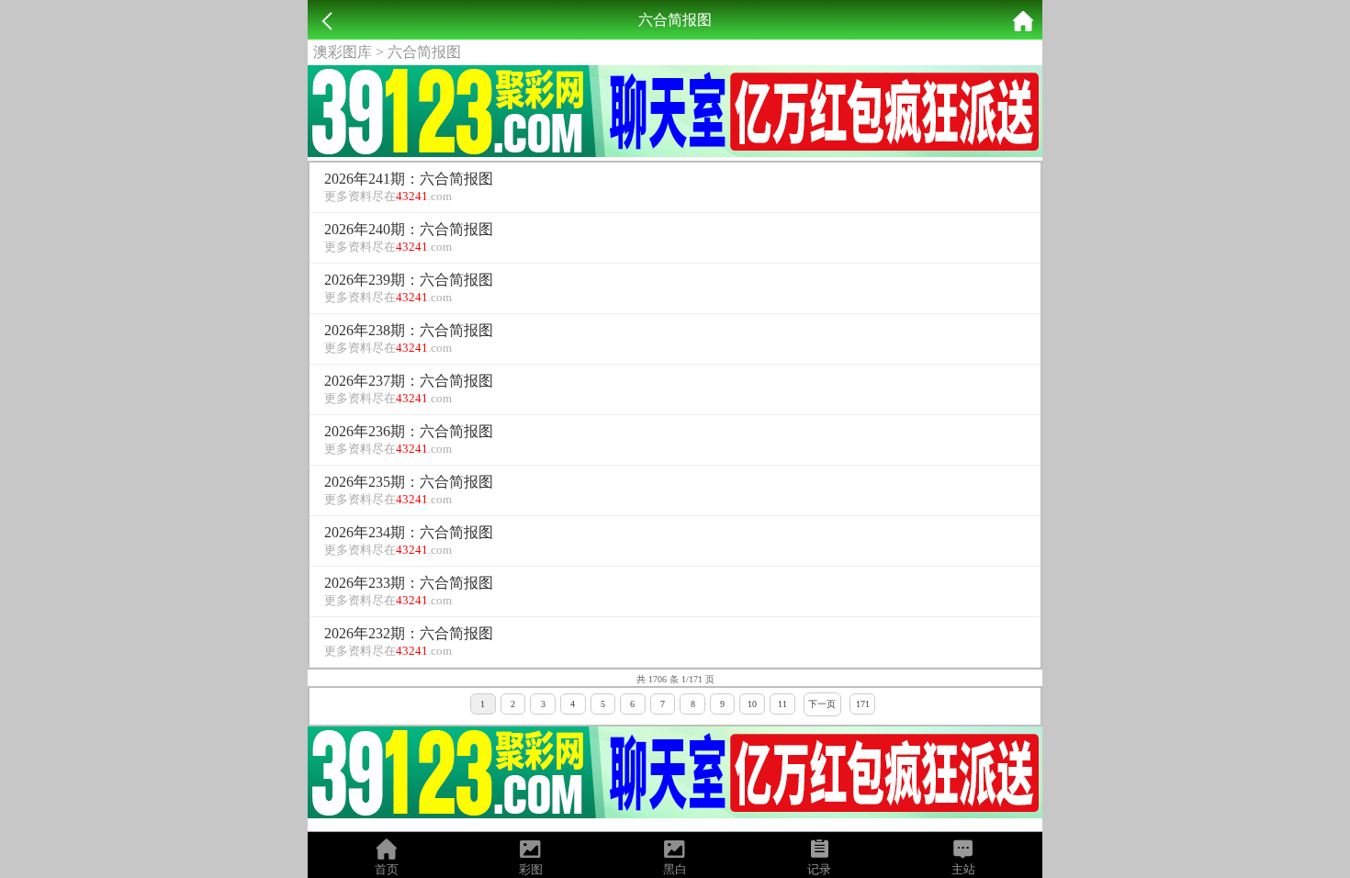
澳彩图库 (342, 52)
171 (863, 704)
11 (782, 704)
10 (752, 704)
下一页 (822, 704)
